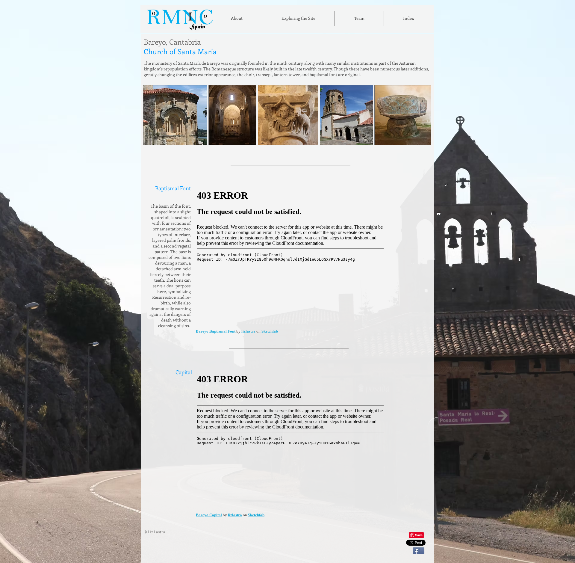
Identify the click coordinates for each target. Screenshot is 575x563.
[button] (408, 18)
